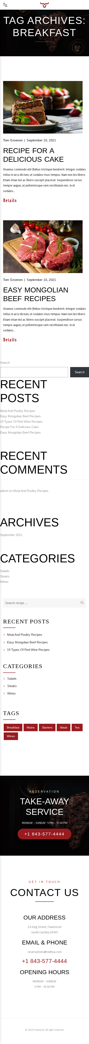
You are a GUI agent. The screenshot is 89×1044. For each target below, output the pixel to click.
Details (10, 200)
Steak (63, 727)
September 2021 (11, 535)
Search (5, 362)
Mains (31, 727)
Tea (77, 727)
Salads (4, 571)
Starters (47, 727)
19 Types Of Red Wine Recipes (21, 421)
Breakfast (13, 727)
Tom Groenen (13, 140)
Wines (4, 581)
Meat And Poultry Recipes (17, 411)
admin (4, 491)
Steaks (5, 576)
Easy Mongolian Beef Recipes (35, 294)
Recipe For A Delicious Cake (33, 155)
